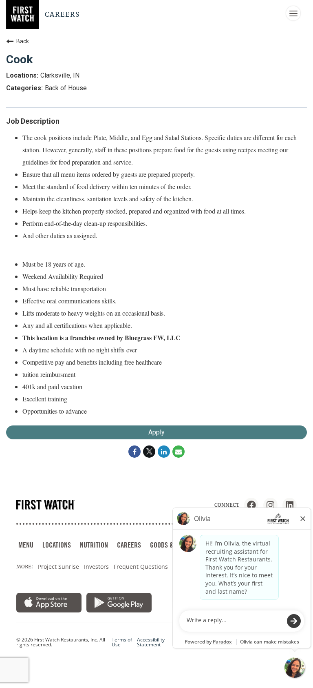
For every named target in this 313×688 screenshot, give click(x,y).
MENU (25, 545)
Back (22, 41)
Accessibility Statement (151, 642)
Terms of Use (122, 642)
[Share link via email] (178, 451)
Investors (96, 566)
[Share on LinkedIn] (163, 451)
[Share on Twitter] (149, 451)
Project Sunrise (58, 566)
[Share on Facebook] (134, 451)
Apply (156, 432)
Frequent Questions (141, 566)
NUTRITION (94, 545)
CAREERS (129, 545)
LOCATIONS (56, 545)
